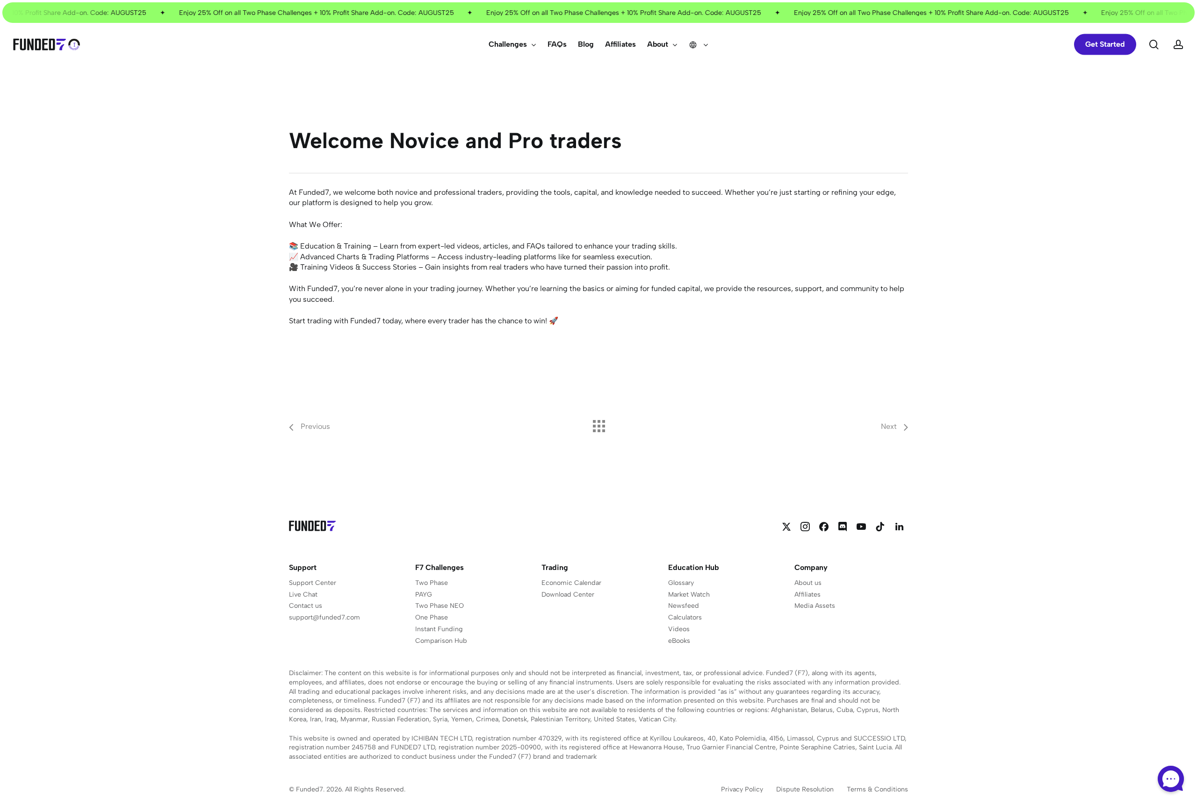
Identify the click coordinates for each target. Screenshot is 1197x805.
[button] (312, 583)
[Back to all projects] (598, 423)
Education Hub (693, 567)
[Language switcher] (698, 44)
